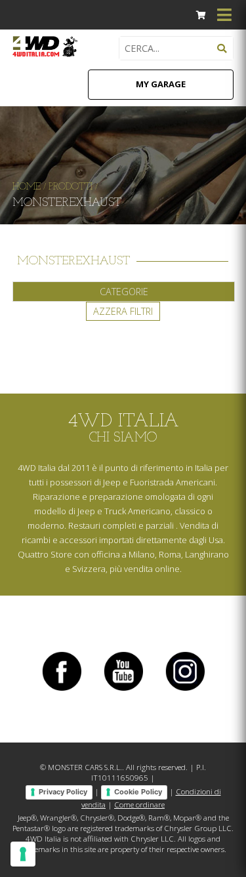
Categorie (124, 291)
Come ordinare (139, 804)
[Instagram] (185, 690)
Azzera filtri (123, 311)
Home (26, 187)
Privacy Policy (63, 791)
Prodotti (70, 187)
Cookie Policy (138, 791)
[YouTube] (123, 690)
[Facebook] (62, 690)
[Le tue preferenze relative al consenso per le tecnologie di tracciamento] (22, 854)
